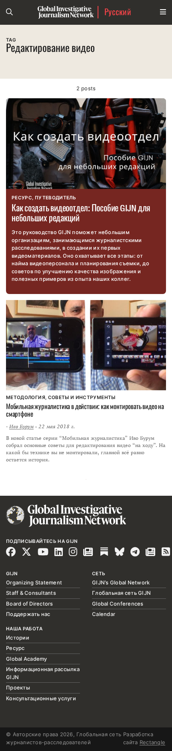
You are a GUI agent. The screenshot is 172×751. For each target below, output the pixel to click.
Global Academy (26, 659)
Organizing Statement (34, 582)
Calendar (103, 614)
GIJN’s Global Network (121, 582)
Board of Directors (29, 603)
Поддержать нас (28, 614)
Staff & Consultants (31, 593)
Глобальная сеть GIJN (121, 593)
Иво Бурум (21, 426)
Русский (117, 12)
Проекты (18, 687)
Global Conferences (118, 603)
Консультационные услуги (41, 698)
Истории (17, 637)
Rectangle (152, 742)
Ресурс (15, 648)
